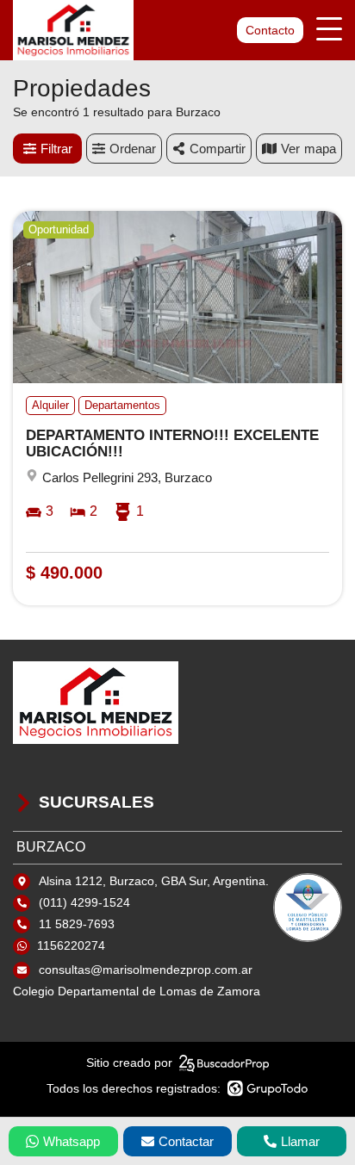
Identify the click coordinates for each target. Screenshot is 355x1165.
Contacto (270, 30)
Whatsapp (71, 1141)
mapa (320, 148)
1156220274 (71, 945)
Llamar (300, 1141)
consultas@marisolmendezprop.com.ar (145, 969)
